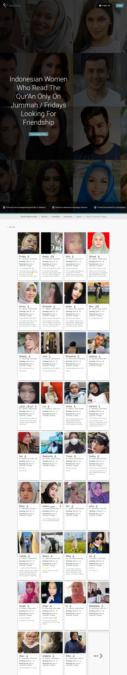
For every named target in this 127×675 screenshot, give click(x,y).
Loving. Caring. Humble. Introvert (50, 571)
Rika (68, 556)
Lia (44, 406)
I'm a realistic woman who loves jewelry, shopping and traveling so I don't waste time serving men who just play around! (75, 323)
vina (44, 356)
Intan (45, 606)
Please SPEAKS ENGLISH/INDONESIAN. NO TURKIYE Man (28, 318)
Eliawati (47, 306)
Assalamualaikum (25, 618)
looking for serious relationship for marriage (51, 368)
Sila (68, 256)
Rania (45, 556)
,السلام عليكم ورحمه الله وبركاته (28, 418)
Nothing (91, 568)
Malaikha (94, 606)
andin (69, 306)
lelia (91, 506)
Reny (22, 506)
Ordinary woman (71, 468)
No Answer (22, 371)
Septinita (47, 456)
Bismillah (22, 468)
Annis (22, 306)
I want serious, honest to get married (98, 468)
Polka (22, 256)
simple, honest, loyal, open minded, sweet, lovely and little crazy (27, 422)
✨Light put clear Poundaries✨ (28, 568)
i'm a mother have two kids (98, 418)
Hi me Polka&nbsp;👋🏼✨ (27, 268)
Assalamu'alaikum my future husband (75, 368)
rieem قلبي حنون (50, 506)
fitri (68, 506)
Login (120, 6)
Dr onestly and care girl (26, 620)
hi (67, 606)
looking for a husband (73, 318)
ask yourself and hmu (49, 371)
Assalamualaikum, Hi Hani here (28, 668)
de (90, 556)
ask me (68, 371)
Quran (79, 217)
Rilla (68, 655)
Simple (68, 471)
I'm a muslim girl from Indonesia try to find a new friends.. (51, 622)
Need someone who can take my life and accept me (51, 318)
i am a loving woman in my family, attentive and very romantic (98, 472)
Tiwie (69, 456)
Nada (45, 256)
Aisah (22, 606)
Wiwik (92, 256)
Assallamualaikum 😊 (49, 618)
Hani (21, 655)
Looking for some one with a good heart (98, 268)
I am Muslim (93, 570)
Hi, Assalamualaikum (96, 318)
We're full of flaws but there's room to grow (51, 268)
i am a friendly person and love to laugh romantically (50, 520)
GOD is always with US (26, 368)
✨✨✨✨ (46, 568)
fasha (92, 456)
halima (93, 406)
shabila (46, 655)
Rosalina (71, 356)
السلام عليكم (26, 406)
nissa (69, 406)
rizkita (22, 556)
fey (21, 456)
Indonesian (68, 217)
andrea (93, 356)
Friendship (56, 217)
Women (44, 217)
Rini (91, 306)
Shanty (23, 356)
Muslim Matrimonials (29, 217)
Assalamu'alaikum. (72, 268)
